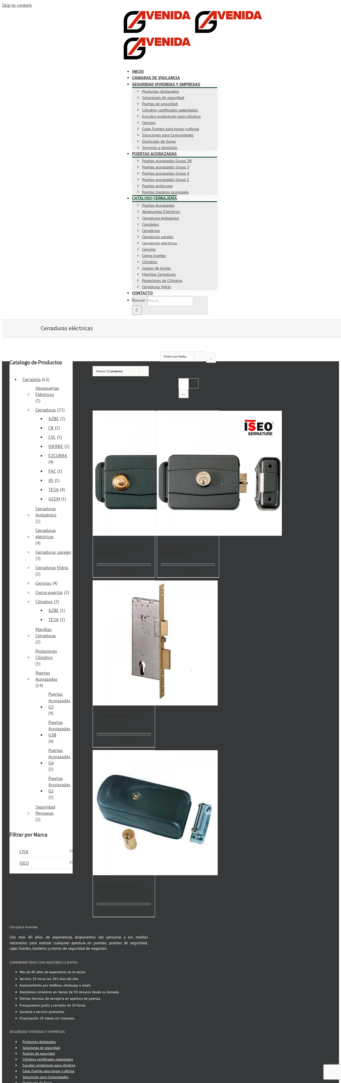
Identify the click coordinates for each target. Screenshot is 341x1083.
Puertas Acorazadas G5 (59, 785)
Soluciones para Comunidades (45, 1077)
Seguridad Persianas (45, 810)
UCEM (54, 499)
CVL (52, 437)
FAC (52, 471)
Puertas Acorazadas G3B (59, 729)
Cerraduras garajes (53, 552)
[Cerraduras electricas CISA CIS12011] (124, 643)
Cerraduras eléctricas (45, 534)
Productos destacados (39, 1042)
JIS (50, 480)
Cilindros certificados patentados (47, 1059)
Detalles (125, 571)
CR (51, 428)
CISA (23, 851)
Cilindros (44, 601)
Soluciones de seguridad (41, 1048)
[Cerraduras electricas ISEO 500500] (188, 474)
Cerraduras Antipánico (45, 512)
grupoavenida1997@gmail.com (94, 14)
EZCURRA (57, 455)
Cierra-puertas (49, 592)
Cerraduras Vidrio (51, 567)
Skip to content (17, 5)
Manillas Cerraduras (45, 632)
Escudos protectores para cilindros (48, 1065)
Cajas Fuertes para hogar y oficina (48, 1071)
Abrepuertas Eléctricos (47, 391)
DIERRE (55, 446)
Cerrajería (31, 379)
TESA (53, 489)
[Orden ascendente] (211, 357)
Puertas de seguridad (38, 1053)
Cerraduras (45, 410)
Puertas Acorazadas (46, 676)
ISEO (24, 863)
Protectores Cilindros (46, 654)
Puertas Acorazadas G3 (59, 700)
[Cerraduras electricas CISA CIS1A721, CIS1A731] (124, 813)
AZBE (53, 419)
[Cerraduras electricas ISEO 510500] (124, 474)
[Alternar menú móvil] (224, 192)
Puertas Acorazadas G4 (59, 757)
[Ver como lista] (183, 393)
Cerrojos (43, 583)
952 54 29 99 (58, 14)
